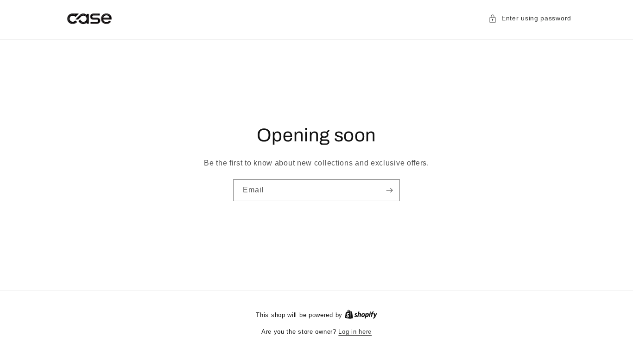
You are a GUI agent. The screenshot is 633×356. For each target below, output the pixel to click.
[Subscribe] (389, 190)
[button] (529, 18)
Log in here (355, 331)
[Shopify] (361, 315)
